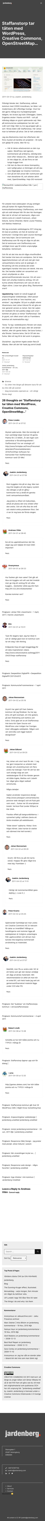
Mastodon (6, 1494)
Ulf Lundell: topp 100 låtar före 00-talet (20, 1298)
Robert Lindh (14, 1028)
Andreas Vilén (14, 530)
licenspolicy (34, 165)
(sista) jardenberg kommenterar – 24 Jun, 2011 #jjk (10, 368)
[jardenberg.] (7, 3)
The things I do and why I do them (18, 1301)
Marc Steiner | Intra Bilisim (15, 1323)
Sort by (7, 1258)
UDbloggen (30, 115)
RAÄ (28, 117)
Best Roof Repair (11, 1342)
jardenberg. (9, 1280)
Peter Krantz (13, 911)
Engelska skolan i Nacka (12, 117)
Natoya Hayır (9, 1329)
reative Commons (32, 171)
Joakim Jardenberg (18, 472)
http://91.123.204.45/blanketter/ (18, 589)
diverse (8, 381)
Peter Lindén (14, 420)
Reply (7, 463)
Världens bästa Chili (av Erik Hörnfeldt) (20, 1276)
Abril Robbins (9, 1336)
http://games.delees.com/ (16, 1084)
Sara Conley (9, 1349)
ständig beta (36, 154)
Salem (39, 115)
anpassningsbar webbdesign (14, 297)
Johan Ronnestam (16, 697)
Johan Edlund (22, 305)
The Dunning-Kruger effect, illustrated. (20, 1287)
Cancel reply (14, 1192)
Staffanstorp (25, 103)
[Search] (38, 1251)
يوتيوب (11, 1073)
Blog (6, 1284)
